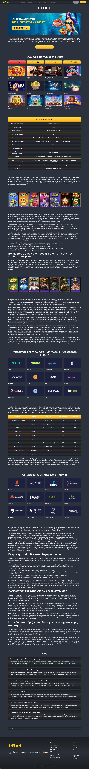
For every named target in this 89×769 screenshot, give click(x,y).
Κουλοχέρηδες (71, 62)
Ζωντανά (34, 62)
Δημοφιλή (16, 62)
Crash (52, 62)
